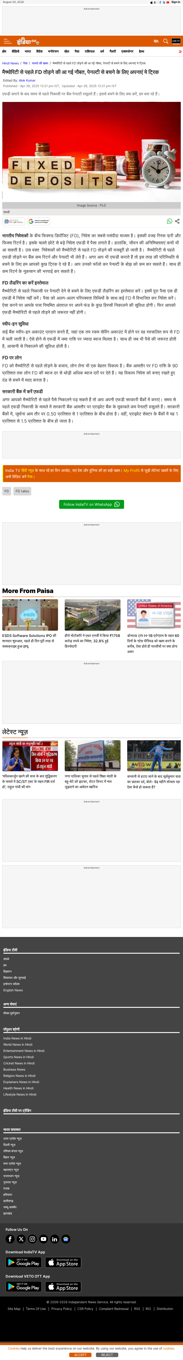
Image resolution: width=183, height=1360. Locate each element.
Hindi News (10, 63)
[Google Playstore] (24, 1262)
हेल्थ (141, 51)
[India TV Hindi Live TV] (176, 41)
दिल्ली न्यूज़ (9, 1145)
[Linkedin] (54, 1239)
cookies (168, 1348)
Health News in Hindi (18, 1088)
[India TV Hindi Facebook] (160, 2)
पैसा (77, 51)
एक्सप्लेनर (127, 51)
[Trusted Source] (38, 221)
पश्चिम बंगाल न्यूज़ (13, 1151)
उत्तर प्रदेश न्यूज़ (12, 1138)
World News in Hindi (17, 1044)
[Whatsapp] (169, 221)
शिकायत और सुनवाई (14, 978)
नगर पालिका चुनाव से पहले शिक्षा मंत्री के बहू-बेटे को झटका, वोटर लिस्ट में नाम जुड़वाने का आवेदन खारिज (90, 781)
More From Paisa (28, 591)
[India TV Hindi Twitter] (164, 2)
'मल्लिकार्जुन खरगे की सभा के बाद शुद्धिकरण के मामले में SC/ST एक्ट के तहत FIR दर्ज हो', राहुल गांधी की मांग (29, 781)
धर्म (102, 51)
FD (6, 491)
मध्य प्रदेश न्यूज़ (12, 1163)
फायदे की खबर (40, 63)
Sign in (175, 2)
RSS (137, 1309)
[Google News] (13, 221)
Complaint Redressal (114, 1309)
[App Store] (63, 1262)
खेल (66, 51)
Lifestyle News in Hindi (19, 1094)
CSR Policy (85, 1309)
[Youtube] (43, 1239)
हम (4, 965)
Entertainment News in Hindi (23, 1051)
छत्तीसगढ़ (8, 1201)
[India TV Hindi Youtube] (167, 2)
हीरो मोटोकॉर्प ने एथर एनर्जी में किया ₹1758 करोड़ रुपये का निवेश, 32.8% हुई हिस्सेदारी (92, 640)
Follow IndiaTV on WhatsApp (88, 504)
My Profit (132, 470)
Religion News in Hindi (19, 1076)
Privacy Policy (61, 1309)
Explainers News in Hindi (21, 1082)
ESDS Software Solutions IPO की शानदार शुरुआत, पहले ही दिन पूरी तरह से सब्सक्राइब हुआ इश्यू (29, 640)
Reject (107, 1355)
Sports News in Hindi (18, 1057)
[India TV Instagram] (32, 1239)
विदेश (39, 51)
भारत (28, 51)
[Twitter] (21, 1239)
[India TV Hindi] (28, 41)
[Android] (155, 2)
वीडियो (15, 51)
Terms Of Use (36, 1309)
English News (13, 990)
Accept (80, 1355)
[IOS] (151, 2)
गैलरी (113, 51)
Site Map (14, 1309)
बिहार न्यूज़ (9, 1157)
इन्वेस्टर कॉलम (11, 984)
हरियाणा (7, 1194)
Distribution (165, 1309)
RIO (148, 1309)
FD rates (22, 491)
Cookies (14, 1348)
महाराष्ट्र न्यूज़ (11, 1170)
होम (4, 51)
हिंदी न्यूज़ (27, 470)
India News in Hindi (17, 1038)
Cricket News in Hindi (19, 1063)
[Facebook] (10, 1239)
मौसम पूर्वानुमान (11, 1013)
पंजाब (6, 1188)
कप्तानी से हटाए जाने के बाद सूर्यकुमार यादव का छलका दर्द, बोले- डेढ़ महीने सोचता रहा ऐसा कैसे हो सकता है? (154, 781)
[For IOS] (63, 1286)
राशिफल (90, 51)
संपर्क (6, 959)
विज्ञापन (7, 971)
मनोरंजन (53, 51)
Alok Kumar (27, 80)
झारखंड (7, 1213)
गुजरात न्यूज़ (10, 1182)
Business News (14, 1069)
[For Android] (24, 1286)
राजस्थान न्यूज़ (11, 1176)
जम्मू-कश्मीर (10, 1207)
